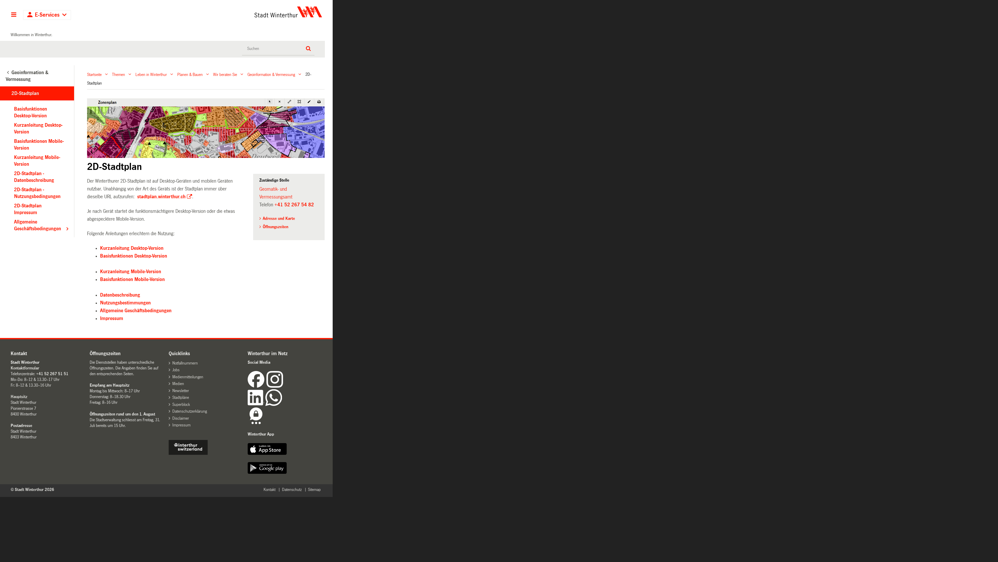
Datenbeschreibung (120, 295)
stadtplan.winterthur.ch (161, 196)
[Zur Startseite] (239, 12)
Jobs (176, 370)
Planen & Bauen (190, 74)
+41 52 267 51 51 (52, 374)
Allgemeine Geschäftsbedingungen (136, 310)
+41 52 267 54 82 (294, 204)
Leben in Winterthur (151, 74)
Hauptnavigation (14, 15)
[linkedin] (256, 404)
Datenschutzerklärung (189, 411)
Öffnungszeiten (275, 227)
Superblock (181, 404)
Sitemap (314, 489)
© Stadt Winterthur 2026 (32, 489)
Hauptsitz (19, 396)
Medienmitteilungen (187, 377)
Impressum (111, 318)
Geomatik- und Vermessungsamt (275, 193)
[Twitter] (283, 386)
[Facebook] (257, 386)
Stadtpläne (180, 397)
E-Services (47, 15)
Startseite (94, 74)
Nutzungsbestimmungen (125, 302)
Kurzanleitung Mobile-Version (130, 271)
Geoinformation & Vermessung (271, 74)
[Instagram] (274, 386)
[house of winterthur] (188, 453)
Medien (178, 383)
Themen (118, 74)
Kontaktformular (25, 368)
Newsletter (180, 390)
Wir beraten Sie (225, 74)
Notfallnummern (185, 363)
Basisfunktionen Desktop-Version (133, 256)
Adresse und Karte (279, 218)
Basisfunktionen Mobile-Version (132, 279)
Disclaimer (180, 418)
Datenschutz (292, 489)
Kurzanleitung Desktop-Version (131, 248)
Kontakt (269, 489)
